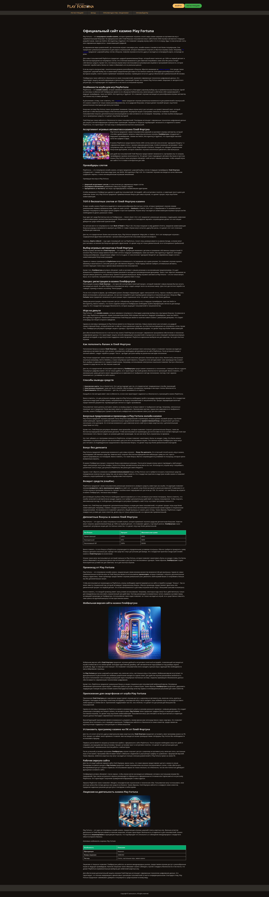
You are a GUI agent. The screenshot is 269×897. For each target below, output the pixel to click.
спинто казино (164, 69)
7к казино (118, 101)
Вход (93, 13)
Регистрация (77, 13)
